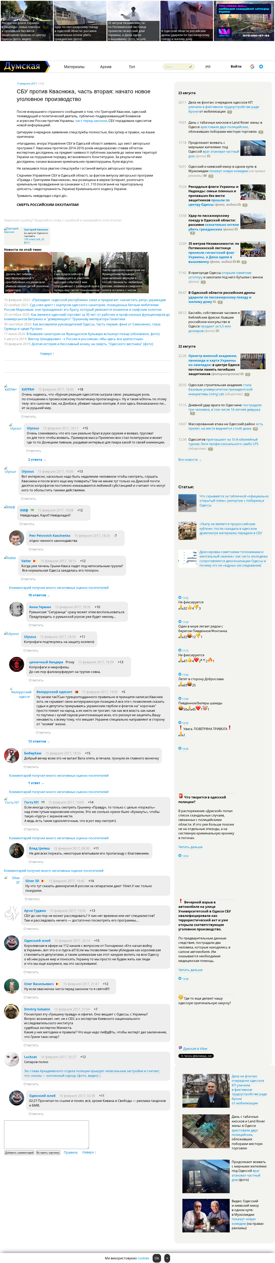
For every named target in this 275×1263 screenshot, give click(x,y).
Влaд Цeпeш (39, 848)
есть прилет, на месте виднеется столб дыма (225, 426)
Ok (157, 1258)
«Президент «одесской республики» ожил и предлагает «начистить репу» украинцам (99, 300)
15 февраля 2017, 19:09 (100, 692)
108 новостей (32, 239)
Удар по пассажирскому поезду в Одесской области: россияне (212, 220)
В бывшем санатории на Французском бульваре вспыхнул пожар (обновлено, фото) (93, 334)
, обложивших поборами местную (222, 129)
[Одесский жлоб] (11, 949)
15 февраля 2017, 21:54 (72, 1009)
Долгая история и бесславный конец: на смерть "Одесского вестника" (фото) (92, 344)
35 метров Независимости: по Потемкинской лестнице (213, 245)
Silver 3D (32, 881)
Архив (105, 67)
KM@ (24, 510)
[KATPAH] (10, 389)
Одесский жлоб (37, 940)
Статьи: (186, 487)
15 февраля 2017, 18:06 (55, 471)
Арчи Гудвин (35, 910)
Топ (132, 67)
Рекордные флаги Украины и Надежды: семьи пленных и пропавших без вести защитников (213, 193)
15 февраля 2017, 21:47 (81, 984)
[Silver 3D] (12, 882)
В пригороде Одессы (205, 272)
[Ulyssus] (15, 428)
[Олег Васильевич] (11, 992)
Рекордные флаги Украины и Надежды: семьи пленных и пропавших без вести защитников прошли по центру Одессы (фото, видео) (24, 31)
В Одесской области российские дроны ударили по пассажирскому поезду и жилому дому (185, 35)
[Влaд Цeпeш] (16, 857)
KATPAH (28, 389)
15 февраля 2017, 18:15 (58, 561)
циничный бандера (46, 662)
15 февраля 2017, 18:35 (73, 607)
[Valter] (10, 558)
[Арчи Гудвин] (11, 919)
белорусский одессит (54, 692)
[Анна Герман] (16, 615)
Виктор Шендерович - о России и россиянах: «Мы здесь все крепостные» (85, 339)
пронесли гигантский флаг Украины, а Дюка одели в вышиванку (211, 257)
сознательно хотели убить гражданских (213, 226)
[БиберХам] (11, 762)
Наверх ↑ (47, 353)
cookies (143, 1258)
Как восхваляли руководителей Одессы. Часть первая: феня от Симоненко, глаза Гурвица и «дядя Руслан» (82, 326)
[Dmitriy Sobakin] (11, 1018)
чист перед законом (91, 120)
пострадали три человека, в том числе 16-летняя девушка (225, 407)
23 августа (187, 93)
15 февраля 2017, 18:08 (55, 510)
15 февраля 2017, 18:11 (61, 428)
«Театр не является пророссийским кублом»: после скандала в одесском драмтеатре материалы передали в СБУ (231, 528)
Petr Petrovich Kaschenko (49, 535)
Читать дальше (190, 847)
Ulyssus (33, 428)
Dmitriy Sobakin (37, 1009)
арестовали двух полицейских (224, 127)
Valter (26, 561)
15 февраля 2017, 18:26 (92, 535)
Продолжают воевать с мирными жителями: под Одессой (208, 147)
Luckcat (30, 1057)
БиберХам (33, 753)
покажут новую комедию (228, 171)
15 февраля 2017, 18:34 (58, 637)
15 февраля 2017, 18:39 (96, 662)
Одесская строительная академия (215, 385)
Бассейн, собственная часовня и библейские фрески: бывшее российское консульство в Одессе (214, 319)
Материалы (74, 67)
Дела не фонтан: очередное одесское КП (220, 102)
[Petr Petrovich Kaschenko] (16, 544)
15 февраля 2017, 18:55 (63, 753)
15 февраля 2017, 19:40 (66, 881)
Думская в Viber (195, 1048)
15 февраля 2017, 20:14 (72, 940)
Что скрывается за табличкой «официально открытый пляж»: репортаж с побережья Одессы (234, 500)
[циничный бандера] (16, 671)
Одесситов (197, 439)
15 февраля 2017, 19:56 (68, 910)
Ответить (28, 416)
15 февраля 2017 (27, 83)
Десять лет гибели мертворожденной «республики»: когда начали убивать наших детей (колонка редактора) (26, 282)
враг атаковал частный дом (213, 153)
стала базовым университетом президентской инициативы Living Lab (220, 389)
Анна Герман (40, 607)
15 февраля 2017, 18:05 (56, 389)
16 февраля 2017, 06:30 (71, 848)
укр (208, 66)
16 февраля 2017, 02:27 (58, 1057)
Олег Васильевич (39, 984)
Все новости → (190, 459)
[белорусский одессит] (20, 696)
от (211, 111)
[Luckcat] (11, 1065)
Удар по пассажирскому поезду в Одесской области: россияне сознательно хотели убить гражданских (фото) (76, 33)
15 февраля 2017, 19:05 (66, 802)
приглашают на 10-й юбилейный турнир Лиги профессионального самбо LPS (223, 441)
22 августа (187, 346)
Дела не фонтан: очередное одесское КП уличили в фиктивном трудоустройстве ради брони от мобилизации (249, 1089)
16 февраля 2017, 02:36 (77, 1095)
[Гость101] (11, 802)
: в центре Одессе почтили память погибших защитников (214, 369)
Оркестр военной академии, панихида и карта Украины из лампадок (212, 360)
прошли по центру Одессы (209, 202)
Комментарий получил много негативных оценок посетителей (59, 587)
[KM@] (9, 507)
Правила (71, 1152)
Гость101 (31, 802)
